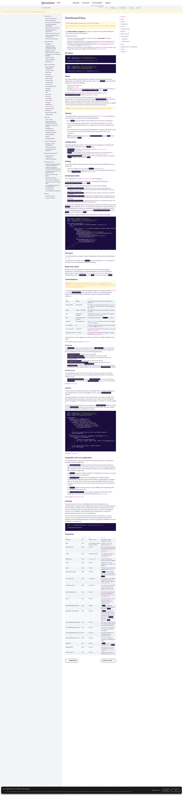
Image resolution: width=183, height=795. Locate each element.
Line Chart (48, 94)
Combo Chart (49, 82)
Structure (123, 16)
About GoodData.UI (50, 18)
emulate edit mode (78, 497)
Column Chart (49, 80)
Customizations (101, 49)
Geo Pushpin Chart (50, 86)
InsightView (48, 104)
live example (94, 95)
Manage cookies (156, 790)
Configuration (104, 556)
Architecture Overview (51, 39)
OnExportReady (49, 134)
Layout (101, 326)
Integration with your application (105, 43)
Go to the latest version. (39, 11)
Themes (110, 569)
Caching (123, 49)
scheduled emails (77, 88)
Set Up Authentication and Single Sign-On (52, 172)
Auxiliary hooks (126, 41)
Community (85, 3)
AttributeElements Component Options (51, 122)
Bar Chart (48, 74)
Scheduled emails (110, 618)
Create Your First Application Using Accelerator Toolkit (50, 47)
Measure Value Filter (51, 112)
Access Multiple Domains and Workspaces (52, 186)
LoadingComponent (51, 132)
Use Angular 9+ (49, 188)
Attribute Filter (49, 108)
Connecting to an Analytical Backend (53, 55)
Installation (48, 44)
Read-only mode (125, 33)
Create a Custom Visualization (50, 144)
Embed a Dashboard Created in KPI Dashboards (52, 168)
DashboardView (49, 106)
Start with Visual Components (49, 67)
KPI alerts (98, 44)
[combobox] (101, 7)
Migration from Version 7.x (52, 33)
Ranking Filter (49, 114)
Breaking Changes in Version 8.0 (51, 30)
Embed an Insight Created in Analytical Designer (52, 165)
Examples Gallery (50, 198)
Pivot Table (48, 98)
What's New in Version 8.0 (52, 28)
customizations (78, 494)
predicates (94, 321)
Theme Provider (49, 70)
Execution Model (50, 59)
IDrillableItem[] (92, 559)
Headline (47, 88)
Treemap (47, 102)
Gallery (131, 7)
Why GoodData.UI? (50, 20)
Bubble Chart (49, 76)
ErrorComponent (50, 130)
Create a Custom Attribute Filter (52, 182)
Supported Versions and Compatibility (52, 36)
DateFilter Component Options (51, 126)
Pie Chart (48, 96)
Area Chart (48, 72)
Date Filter (48, 110)
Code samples (122, 7)
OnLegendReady (50, 138)
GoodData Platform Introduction (50, 25)
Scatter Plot (48, 100)
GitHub (138, 7)
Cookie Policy (105, 791)
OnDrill (47, 136)
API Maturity (48, 61)
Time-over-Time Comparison (49, 156)
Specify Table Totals (50, 178)
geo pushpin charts (101, 149)
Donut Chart (48, 84)
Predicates (125, 39)
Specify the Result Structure (50, 150)
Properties (123, 51)
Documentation (97, 3)
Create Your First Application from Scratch (52, 51)
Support (107, 3)
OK (176, 790)
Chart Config (49, 119)
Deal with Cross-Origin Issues (51, 175)
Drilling (122, 26)
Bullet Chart (48, 78)
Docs (42, 7)
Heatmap (48, 90)
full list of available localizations (99, 154)
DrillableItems (49, 128)
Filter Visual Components (52, 180)
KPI (46, 92)
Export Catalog (49, 57)
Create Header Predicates (52, 190)
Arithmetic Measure (50, 159)
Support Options (50, 196)
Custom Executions (50, 147)
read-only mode (86, 45)
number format (86, 151)
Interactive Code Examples (52, 22)
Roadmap (113, 7)
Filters (84, 206)
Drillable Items (91, 171)
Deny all (166, 790)
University (76, 3)
